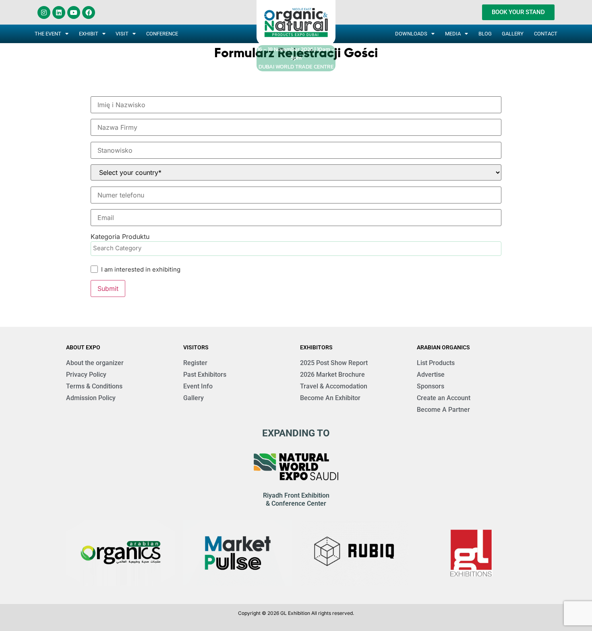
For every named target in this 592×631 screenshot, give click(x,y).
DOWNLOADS (411, 34)
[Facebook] (88, 12)
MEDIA (453, 34)
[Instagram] (43, 12)
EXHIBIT (88, 34)
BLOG (485, 34)
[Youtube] (73, 12)
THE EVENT (48, 34)
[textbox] (298, 248)
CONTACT (545, 34)
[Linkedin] (58, 12)
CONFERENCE (162, 34)
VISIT (122, 34)
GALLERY (513, 34)
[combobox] (296, 248)
